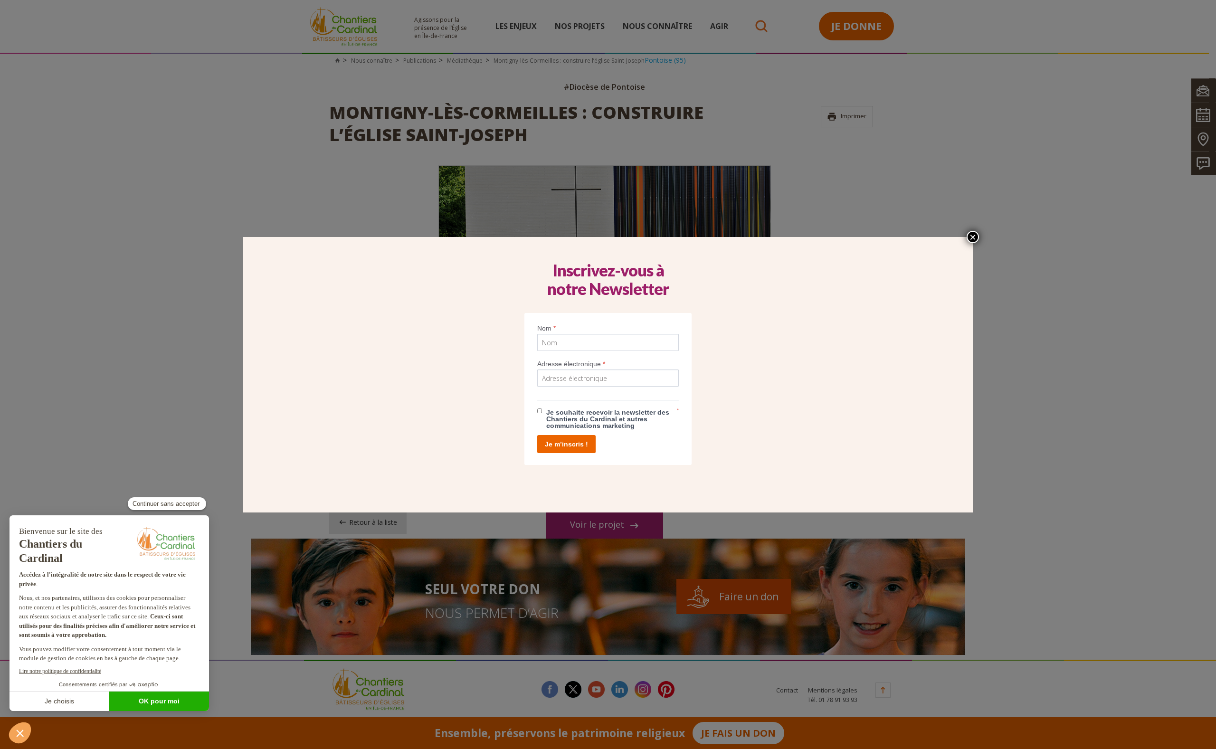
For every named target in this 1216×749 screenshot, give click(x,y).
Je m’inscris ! (566, 444)
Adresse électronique (571, 363)
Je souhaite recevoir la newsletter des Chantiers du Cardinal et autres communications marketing (607, 419)
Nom (546, 328)
